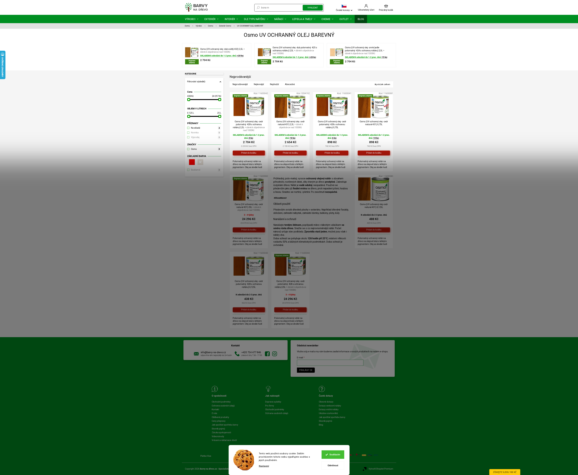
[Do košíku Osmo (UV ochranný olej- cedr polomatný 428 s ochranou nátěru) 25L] (290, 309)
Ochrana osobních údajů (223, 405)
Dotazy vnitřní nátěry (328, 409)
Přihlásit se (305, 370)
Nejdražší (274, 84)
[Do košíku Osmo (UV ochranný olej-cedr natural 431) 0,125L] (374, 229)
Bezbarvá (205, 170)
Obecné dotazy (326, 402)
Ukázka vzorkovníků (328, 413)
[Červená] (191, 162)
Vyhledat (313, 8)
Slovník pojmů (218, 428)
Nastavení (264, 466)
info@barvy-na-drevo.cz (213, 352)
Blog (321, 425)
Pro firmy (269, 405)
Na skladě (205, 128)
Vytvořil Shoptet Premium (381, 469)
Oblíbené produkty (220, 417)
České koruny (343, 10)
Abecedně (290, 84)
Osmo (205, 149)
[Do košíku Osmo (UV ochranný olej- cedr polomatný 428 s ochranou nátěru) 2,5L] (249, 153)
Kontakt (215, 409)
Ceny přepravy (218, 421)
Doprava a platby (273, 402)
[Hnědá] (200, 162)
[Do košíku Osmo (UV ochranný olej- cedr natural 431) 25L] (249, 229)
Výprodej (205, 137)
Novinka (205, 132)
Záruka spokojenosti (221, 432)
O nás (214, 413)
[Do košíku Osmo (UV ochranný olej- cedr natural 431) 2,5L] (290, 153)
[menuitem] (191, 19)
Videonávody (218, 436)
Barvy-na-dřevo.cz (267, 353)
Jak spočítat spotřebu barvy (225, 425)
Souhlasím (334, 454)
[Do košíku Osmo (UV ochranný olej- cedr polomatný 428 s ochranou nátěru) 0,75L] (332, 153)
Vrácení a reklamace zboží (224, 440)
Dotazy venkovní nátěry (330, 405)
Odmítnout (333, 465)
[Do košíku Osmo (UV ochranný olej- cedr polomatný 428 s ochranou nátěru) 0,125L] (249, 309)
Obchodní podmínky (221, 402)
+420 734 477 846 (251, 352)
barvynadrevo (274, 353)
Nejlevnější (259, 84)
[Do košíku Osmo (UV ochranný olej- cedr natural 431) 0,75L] (374, 153)
